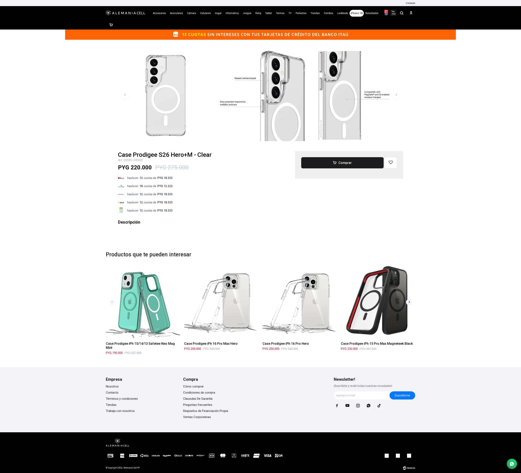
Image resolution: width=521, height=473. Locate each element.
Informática (232, 13)
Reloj (258, 13)
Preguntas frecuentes (197, 405)
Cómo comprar (193, 386)
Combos (328, 13)
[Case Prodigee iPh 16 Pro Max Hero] (221, 301)
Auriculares (176, 13)
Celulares (205, 13)
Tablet (268, 13)
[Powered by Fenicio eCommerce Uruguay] (409, 468)
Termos (280, 13)
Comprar (345, 163)
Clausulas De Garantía (197, 399)
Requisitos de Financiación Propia (205, 411)
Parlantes (301, 13)
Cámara (191, 13)
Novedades (372, 13)
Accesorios (159, 13)
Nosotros (112, 386)
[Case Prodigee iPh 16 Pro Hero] (300, 301)
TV (290, 13)
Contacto (410, 3)
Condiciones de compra (199, 392)
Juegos (247, 13)
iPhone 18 (356, 13)
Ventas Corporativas (197, 417)
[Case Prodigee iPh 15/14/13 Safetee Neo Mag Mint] (143, 301)
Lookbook (342, 13)
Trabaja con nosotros (120, 411)
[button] (401, 13)
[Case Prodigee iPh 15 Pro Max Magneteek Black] (378, 301)
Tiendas (315, 13)
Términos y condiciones (122, 399)
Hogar (218, 13)
